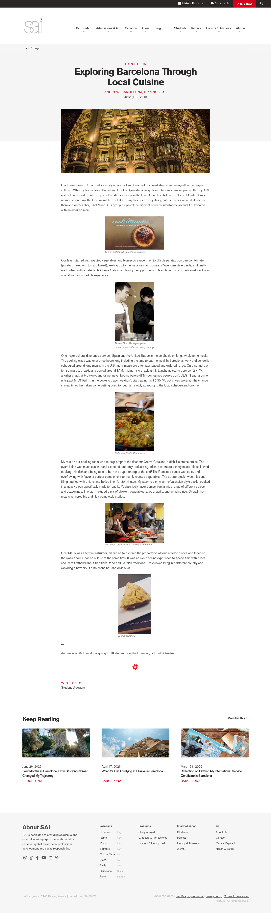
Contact (220, 837)
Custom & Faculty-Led (151, 843)
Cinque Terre (107, 854)
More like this (236, 718)
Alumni (181, 849)
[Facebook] (37, 858)
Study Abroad (146, 832)
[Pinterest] (56, 858)
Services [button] (131, 28)
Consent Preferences (236, 896)
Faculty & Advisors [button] (218, 28)
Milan (103, 843)
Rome (103, 837)
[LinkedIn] (50, 858)
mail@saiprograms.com (190, 896)
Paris (103, 876)
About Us (221, 832)
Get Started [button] (83, 28)
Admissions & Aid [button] (108, 28)
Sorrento (105, 849)
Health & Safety (225, 849)
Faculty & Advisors (188, 843)
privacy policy (214, 896)
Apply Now (244, 3)
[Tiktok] (31, 858)
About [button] (145, 28)
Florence (105, 832)
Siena (103, 860)
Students (182, 832)
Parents (181, 837)
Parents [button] (196, 28)
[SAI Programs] (33, 26)
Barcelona (135, 64)
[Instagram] (25, 858)
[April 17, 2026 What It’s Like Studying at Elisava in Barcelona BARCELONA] (135, 746)
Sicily (103, 865)
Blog (158, 28)
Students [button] (180, 28)
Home (26, 48)
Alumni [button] (241, 28)
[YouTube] (43, 858)
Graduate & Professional (152, 837)
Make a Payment (225, 843)
